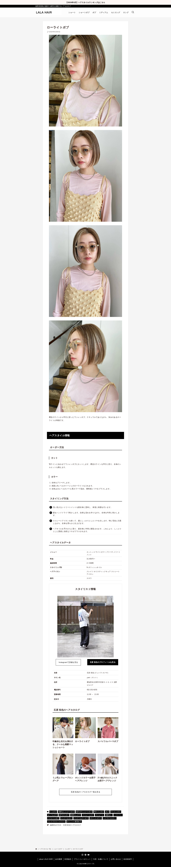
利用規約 (67, 859)
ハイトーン (118, 815)
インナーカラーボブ (81, 818)
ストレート (99, 815)
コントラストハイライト (56, 821)
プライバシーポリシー (82, 859)
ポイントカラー (95, 818)
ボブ (107, 812)
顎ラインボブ (98, 812)
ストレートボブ (87, 815)
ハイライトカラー (109, 818)
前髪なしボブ (75, 815)
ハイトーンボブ (53, 818)
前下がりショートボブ (84, 812)
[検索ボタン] (133, 12)
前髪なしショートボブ (66, 812)
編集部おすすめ (55, 825)
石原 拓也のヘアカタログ (72, 825)
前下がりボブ (64, 815)
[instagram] (82, 855)
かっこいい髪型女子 (74, 821)
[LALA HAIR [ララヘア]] (48, 12)
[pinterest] (85, 855)
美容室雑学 (127, 859)
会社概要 (58, 859)
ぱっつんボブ (52, 815)
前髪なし (109, 815)
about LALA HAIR (46, 859)
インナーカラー (66, 818)
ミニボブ (53, 812)
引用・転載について (100, 859)
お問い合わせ (116, 859)
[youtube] (88, 855)
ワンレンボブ (115, 812)
